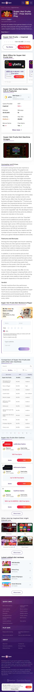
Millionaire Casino (20, 467)
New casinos (6, 611)
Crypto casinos (6, 609)
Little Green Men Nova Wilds (8, 415)
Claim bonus (19, 76)
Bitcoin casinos (23, 609)
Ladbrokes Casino (20, 444)
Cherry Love (6, 427)
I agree (28, 687)
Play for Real (24, 47)
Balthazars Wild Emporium (6, 401)
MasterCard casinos (7, 623)
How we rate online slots (24, 635)
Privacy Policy (21, 646)
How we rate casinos (8, 635)
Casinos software (7, 621)
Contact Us (21, 643)
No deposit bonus (7, 615)
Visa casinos (23, 621)
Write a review (24, 349)
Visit (24, 460)
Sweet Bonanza (16, 584)
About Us (5, 643)
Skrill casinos (23, 617)
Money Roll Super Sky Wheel (8, 410)
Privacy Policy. (14, 689)
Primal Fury (15, 569)
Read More (4, 32)
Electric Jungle (6, 397)
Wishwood (5, 406)
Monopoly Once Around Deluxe (7, 381)
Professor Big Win (7, 423)
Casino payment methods (24, 606)
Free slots (5, 613)
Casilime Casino (19, 491)
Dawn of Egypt (6, 386)
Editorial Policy (6, 648)
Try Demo (9, 47)
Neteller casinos (24, 613)
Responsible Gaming (8, 631)
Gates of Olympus (17, 576)
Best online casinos (7, 605)
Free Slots (8, 7)
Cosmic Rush (6, 393)
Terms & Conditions (7, 646)
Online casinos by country (7, 618)
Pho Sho (5, 419)
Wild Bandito (16, 562)
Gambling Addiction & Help (23, 632)
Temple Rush (6, 389)
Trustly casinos (23, 615)
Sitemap (20, 648)
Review (10, 460)
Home (2, 7)
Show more (17, 513)
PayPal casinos (23, 611)
